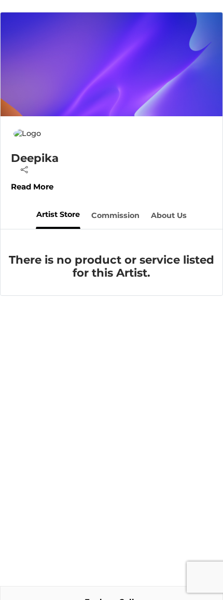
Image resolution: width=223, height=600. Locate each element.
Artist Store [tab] (58, 214)
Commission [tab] (115, 215)
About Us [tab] (169, 215)
